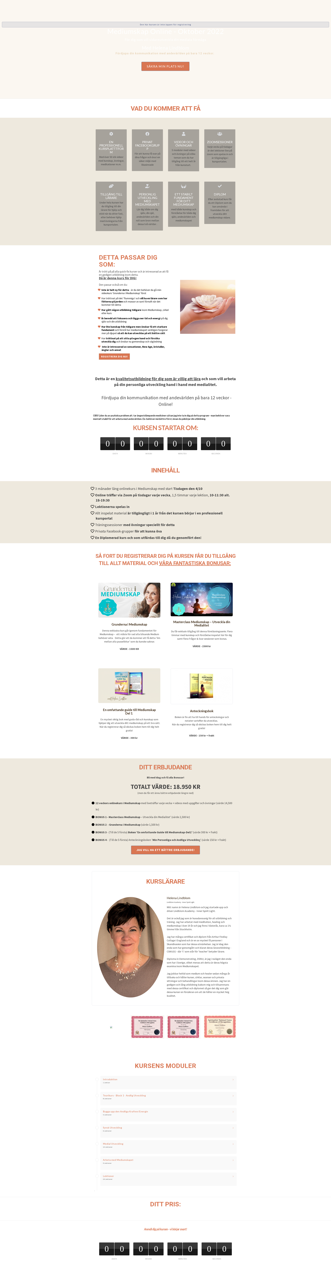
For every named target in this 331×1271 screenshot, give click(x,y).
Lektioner (108, 1176)
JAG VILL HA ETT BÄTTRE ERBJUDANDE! (165, 850)
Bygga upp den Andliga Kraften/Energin (125, 1111)
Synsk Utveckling (112, 1127)
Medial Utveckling (113, 1144)
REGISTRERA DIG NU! (114, 356)
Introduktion (110, 1079)
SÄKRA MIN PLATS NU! (165, 66)
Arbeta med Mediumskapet (118, 1160)
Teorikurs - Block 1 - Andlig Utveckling (124, 1095)
